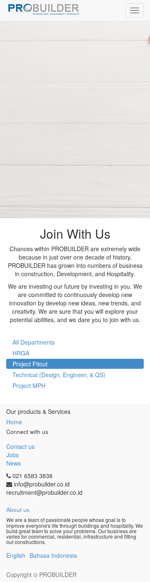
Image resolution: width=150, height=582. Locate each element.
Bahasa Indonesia (53, 555)
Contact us (20, 446)
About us (18, 510)
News (13, 463)
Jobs (12, 455)
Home (14, 422)
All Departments (33, 342)
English (15, 555)
